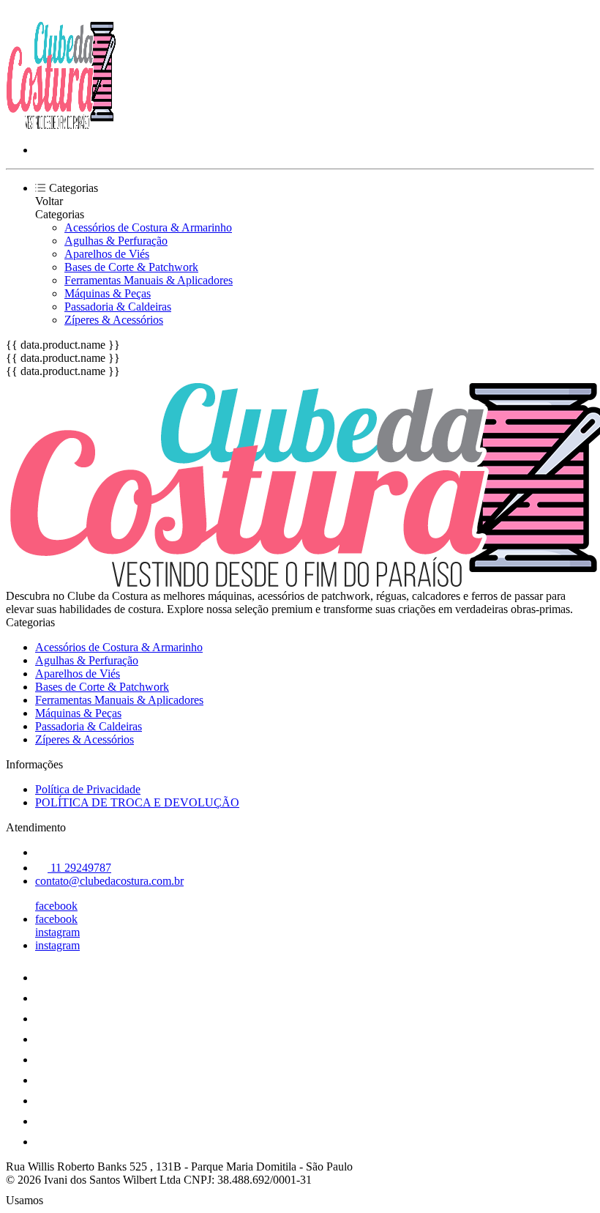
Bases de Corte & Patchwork (131, 267)
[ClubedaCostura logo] (61, 125)
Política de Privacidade (87, 789)
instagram (57, 932)
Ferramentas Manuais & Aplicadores (148, 280)
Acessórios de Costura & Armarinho (148, 227)
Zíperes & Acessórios (113, 320)
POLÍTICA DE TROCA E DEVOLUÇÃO (137, 802)
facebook (56, 905)
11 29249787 (79, 867)
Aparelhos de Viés (106, 254)
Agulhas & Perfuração (116, 240)
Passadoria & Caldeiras (117, 306)
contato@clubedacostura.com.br (109, 881)
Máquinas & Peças (107, 293)
